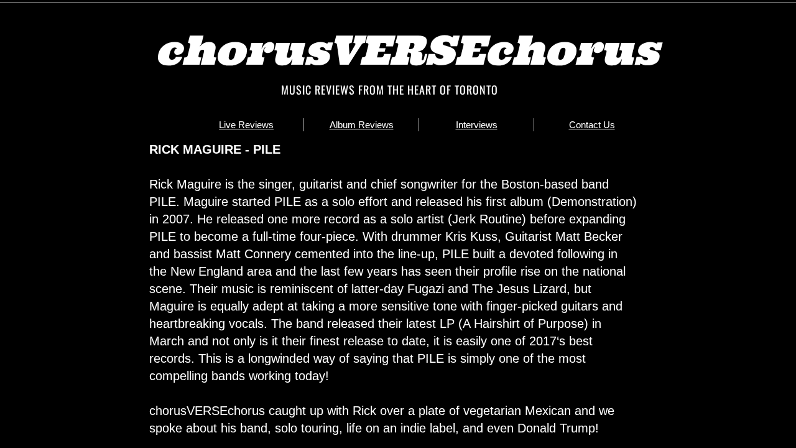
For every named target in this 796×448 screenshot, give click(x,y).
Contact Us (592, 124)
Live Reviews (246, 124)
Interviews (476, 124)
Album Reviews (362, 124)
